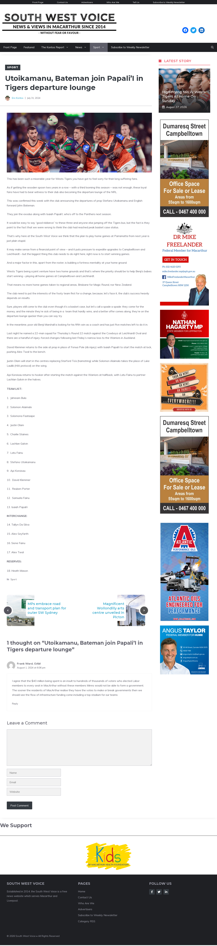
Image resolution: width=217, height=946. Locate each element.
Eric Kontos (17, 98)
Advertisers (87, 2)
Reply (15, 703)
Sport (96, 47)
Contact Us (62, 2)
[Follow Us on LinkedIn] (166, 888)
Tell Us (136, 2)
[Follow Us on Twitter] (159, 888)
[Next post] (144, 610)
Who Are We (112, 2)
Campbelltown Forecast (193, 25)
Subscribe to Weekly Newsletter (169, 2)
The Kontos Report (52, 47)
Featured (29, 47)
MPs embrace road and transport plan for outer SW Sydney (47, 608)
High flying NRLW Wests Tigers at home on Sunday (184, 96)
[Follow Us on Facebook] (152, 888)
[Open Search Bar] (212, 47)
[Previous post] (8, 610)
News (78, 47)
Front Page (37, 2)
